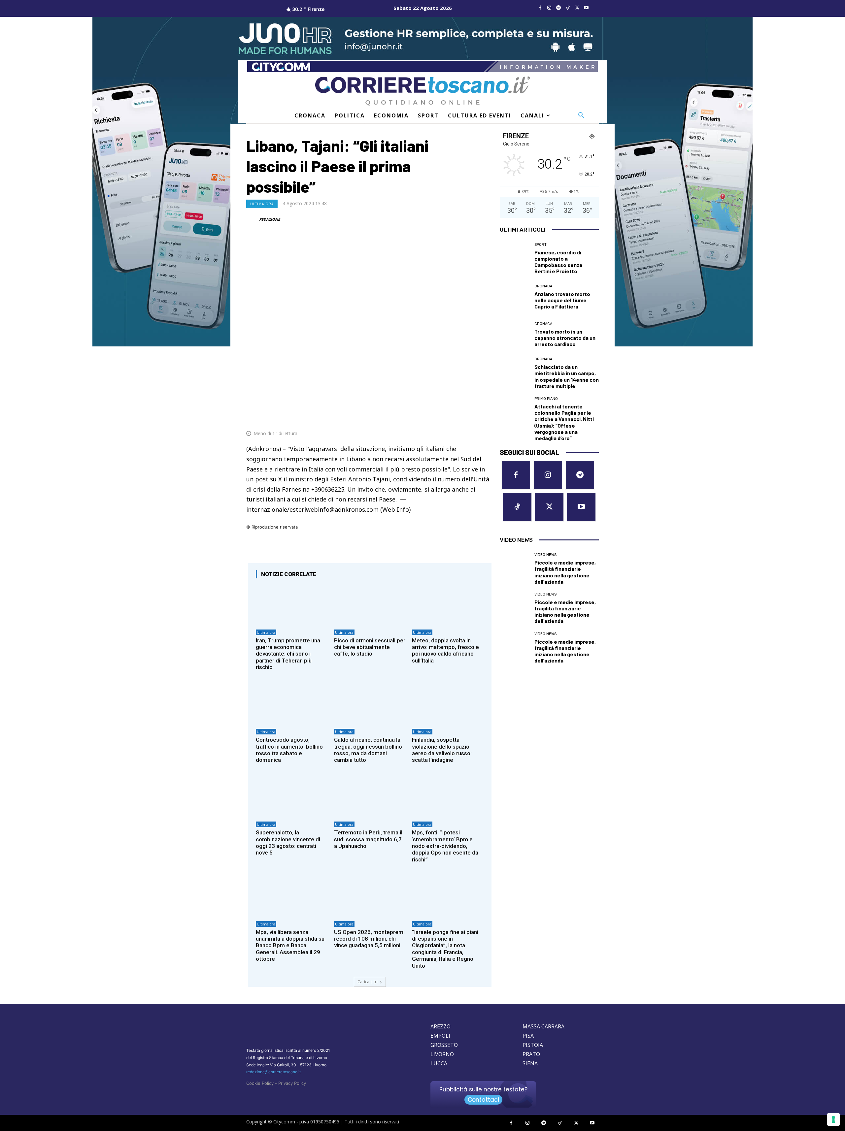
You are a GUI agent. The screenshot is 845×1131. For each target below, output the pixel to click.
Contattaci (483, 1100)
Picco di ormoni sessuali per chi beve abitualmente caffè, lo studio (369, 647)
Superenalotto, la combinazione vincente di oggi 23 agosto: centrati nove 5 (288, 842)
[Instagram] (549, 8)
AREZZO (440, 1026)
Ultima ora (262, 204)
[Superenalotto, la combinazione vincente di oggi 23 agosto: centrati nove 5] (291, 797)
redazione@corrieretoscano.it (273, 1071)
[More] (486, 417)
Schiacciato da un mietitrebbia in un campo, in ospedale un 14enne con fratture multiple (566, 376)
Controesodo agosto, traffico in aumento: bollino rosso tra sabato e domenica (289, 749)
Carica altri (367, 982)
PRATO (531, 1054)
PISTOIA (533, 1045)
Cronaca (543, 286)
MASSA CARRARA (543, 1026)
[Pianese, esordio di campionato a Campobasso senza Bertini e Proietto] (514, 258)
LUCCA (438, 1063)
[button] (581, 115)
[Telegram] (558, 8)
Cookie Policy (260, 1083)
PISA (528, 1035)
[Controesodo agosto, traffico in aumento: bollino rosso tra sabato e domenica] (291, 704)
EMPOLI (440, 1035)
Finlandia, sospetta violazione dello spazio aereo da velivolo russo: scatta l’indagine (442, 749)
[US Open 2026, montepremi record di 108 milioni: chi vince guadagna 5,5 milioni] (370, 896)
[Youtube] (586, 8)
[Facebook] (540, 8)
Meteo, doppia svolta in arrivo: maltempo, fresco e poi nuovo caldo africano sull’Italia (445, 650)
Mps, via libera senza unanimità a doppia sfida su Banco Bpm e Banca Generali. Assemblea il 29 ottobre (290, 945)
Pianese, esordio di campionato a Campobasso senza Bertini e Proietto (558, 262)
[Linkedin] (470, 417)
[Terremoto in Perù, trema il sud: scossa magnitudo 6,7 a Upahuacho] (370, 797)
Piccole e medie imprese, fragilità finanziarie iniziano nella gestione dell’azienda (565, 572)
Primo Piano (546, 399)
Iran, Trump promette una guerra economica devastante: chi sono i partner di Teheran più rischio (288, 654)
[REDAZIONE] (252, 219)
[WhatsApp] (455, 417)
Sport (540, 244)
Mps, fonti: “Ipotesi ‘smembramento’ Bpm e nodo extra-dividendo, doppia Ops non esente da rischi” (445, 846)
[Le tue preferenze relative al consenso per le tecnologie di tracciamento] (833, 1119)
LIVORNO (442, 1054)
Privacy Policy (292, 1083)
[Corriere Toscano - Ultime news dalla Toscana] (422, 91)
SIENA (530, 1063)
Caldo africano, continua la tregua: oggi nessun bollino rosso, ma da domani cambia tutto (368, 749)
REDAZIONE (269, 219)
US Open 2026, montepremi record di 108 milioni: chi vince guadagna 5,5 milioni (369, 939)
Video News (545, 555)
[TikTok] (567, 8)
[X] (577, 8)
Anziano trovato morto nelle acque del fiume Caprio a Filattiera (562, 300)
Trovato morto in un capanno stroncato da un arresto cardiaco (564, 337)
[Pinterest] (440, 417)
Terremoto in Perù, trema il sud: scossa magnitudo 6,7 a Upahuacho (368, 839)
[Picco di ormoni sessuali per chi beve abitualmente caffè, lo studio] (370, 604)
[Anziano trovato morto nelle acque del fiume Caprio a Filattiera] (514, 297)
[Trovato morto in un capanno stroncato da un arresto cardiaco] (514, 334)
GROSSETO (444, 1045)
